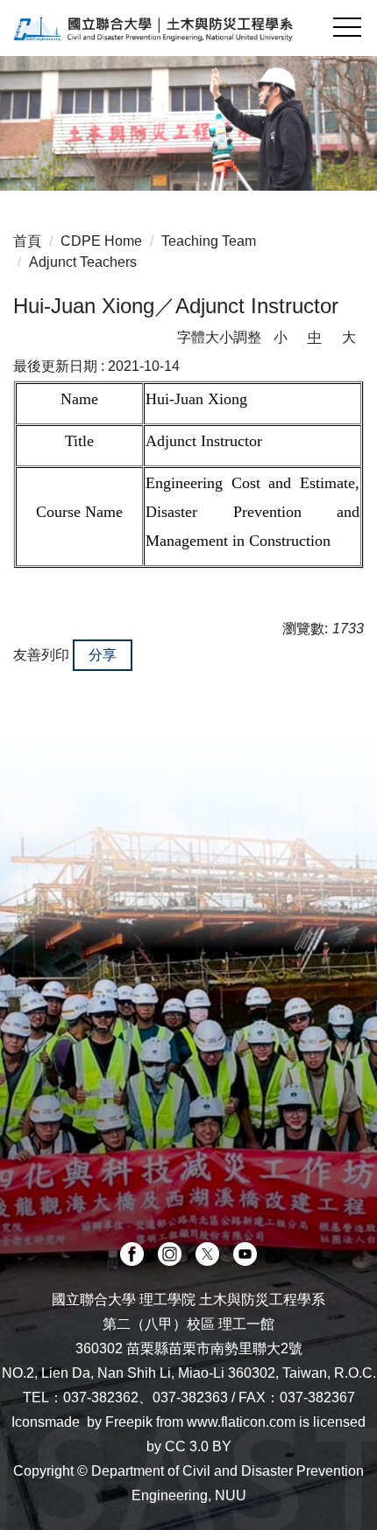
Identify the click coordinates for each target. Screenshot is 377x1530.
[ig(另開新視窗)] (169, 1254)
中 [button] (315, 337)
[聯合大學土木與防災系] (188, 28)
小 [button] (281, 337)
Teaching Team (208, 241)
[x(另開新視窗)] (207, 1254)
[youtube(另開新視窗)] (245, 1254)
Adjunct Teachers (83, 262)
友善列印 (41, 654)
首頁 (27, 241)
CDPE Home (101, 241)
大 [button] (349, 337)
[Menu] (346, 27)
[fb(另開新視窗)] (132, 1254)
